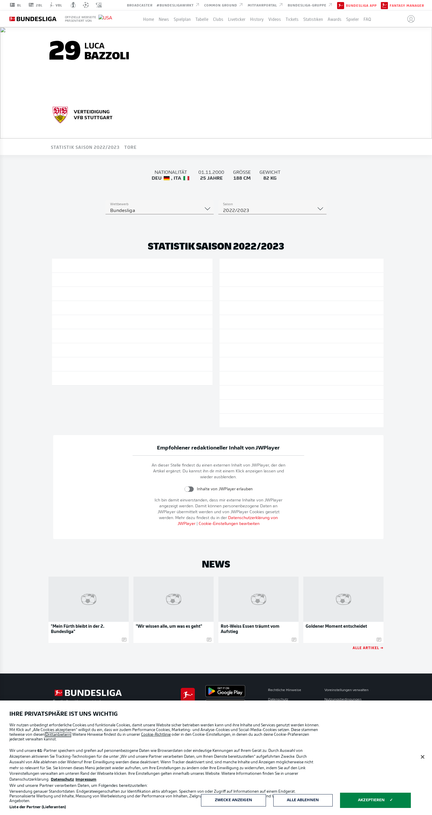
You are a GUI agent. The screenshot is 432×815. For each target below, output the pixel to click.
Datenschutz (278, 699)
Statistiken (313, 19)
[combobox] (159, 210)
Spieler (352, 19)
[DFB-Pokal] (73, 5)
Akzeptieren (371, 800)
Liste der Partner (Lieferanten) (37, 807)
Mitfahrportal (263, 4)
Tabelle (201, 19)
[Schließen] (422, 756)
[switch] (189, 489)
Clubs (218, 19)
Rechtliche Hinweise (284, 690)
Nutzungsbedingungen (342, 699)
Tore (130, 147)
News (164, 19)
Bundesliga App (361, 5)
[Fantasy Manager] (384, 5)
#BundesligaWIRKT (176, 4)
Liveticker (236, 19)
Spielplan (182, 19)
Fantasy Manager (407, 5)
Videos (274, 19)
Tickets (292, 19)
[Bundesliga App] (340, 5)
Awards (334, 19)
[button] (409, 19)
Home (148, 19)
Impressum (86, 780)
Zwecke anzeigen (233, 800)
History (257, 19)
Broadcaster (140, 4)
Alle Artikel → (368, 647)
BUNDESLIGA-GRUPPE (308, 4)
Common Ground (221, 4)
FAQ (367, 19)
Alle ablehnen (303, 800)
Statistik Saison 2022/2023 (85, 147)
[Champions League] (86, 5)
